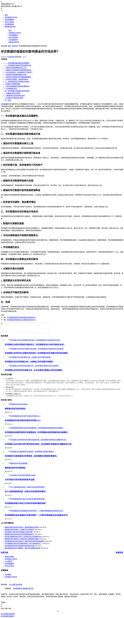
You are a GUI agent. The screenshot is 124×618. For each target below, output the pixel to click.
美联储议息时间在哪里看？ (16, 468)
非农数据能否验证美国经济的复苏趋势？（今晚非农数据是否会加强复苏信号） (37, 515)
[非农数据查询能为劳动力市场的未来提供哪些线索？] (27, 499)
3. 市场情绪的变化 (11, 88)
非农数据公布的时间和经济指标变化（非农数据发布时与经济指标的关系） (35, 344)
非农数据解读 (9, 19)
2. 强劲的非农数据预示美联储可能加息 (18, 70)
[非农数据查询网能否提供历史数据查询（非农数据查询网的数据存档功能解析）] (36, 428)
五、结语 (8, 100)
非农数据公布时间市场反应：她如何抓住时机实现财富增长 (25, 541)
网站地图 (19, 584)
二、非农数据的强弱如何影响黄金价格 (18, 65)
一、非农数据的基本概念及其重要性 (17, 63)
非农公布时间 (9, 566)
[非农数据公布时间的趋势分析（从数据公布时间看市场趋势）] (30, 357)
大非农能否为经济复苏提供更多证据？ (20, 480)
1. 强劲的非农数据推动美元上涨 (15, 68)
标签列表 (4, 552)
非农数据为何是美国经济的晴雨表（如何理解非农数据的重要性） (31, 456)
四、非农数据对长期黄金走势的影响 (17, 91)
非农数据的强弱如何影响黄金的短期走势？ (21, 317)
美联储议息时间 (10, 26)
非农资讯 (15, 46)
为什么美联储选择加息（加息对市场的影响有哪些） (26, 491)
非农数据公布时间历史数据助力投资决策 (19, 532)
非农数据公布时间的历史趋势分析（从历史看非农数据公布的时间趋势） (34, 370)
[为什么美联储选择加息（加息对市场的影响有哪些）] (27, 487)
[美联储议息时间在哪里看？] (19, 463)
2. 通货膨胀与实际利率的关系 (15, 95)
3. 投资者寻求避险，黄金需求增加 (16, 79)
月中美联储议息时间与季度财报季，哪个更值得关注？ (23, 543)
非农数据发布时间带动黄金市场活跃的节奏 (19, 546)
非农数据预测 (17, 588)
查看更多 (119, 552)
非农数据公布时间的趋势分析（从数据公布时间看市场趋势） (29, 362)
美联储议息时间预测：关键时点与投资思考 (19, 529)
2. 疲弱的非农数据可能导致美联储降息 (18, 77)
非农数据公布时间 (11, 17)
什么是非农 (8, 561)
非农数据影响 (9, 24)
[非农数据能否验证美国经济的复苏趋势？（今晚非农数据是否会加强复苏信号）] (36, 511)
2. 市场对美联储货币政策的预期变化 (17, 86)
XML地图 (12, 584)
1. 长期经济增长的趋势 (12, 93)
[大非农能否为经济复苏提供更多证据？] (22, 475)
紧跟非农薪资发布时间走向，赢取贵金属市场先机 (22, 527)
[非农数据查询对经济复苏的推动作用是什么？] (25, 416)
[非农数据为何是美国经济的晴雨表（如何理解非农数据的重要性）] (32, 451)
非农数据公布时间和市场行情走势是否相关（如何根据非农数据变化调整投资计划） (39, 444)
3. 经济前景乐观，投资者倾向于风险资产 (19, 72)
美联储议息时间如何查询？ (16, 409)
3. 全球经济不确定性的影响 (14, 98)
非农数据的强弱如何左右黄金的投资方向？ (21, 320)
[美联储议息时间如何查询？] (19, 404)
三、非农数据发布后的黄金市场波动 (17, 81)
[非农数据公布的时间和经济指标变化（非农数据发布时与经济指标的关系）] (35, 340)
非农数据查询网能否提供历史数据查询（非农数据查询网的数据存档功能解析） (37, 432)
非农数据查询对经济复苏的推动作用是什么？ (23, 420)
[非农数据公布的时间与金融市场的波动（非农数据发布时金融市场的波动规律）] (36, 349)
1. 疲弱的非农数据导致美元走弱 (15, 74)
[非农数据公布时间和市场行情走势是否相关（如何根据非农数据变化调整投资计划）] (38, 440)
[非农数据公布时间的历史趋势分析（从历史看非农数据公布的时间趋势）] (34, 366)
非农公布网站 (9, 22)
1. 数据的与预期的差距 (12, 84)
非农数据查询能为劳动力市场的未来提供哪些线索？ (26, 503)
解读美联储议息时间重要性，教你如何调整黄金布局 (22, 548)
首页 (6, 15)
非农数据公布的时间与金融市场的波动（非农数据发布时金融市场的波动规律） (37, 353)
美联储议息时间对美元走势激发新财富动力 (19, 534)
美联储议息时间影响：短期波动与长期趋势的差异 (22, 539)
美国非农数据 (9, 556)
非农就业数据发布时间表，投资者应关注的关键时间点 (23, 536)
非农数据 (4, 104)
